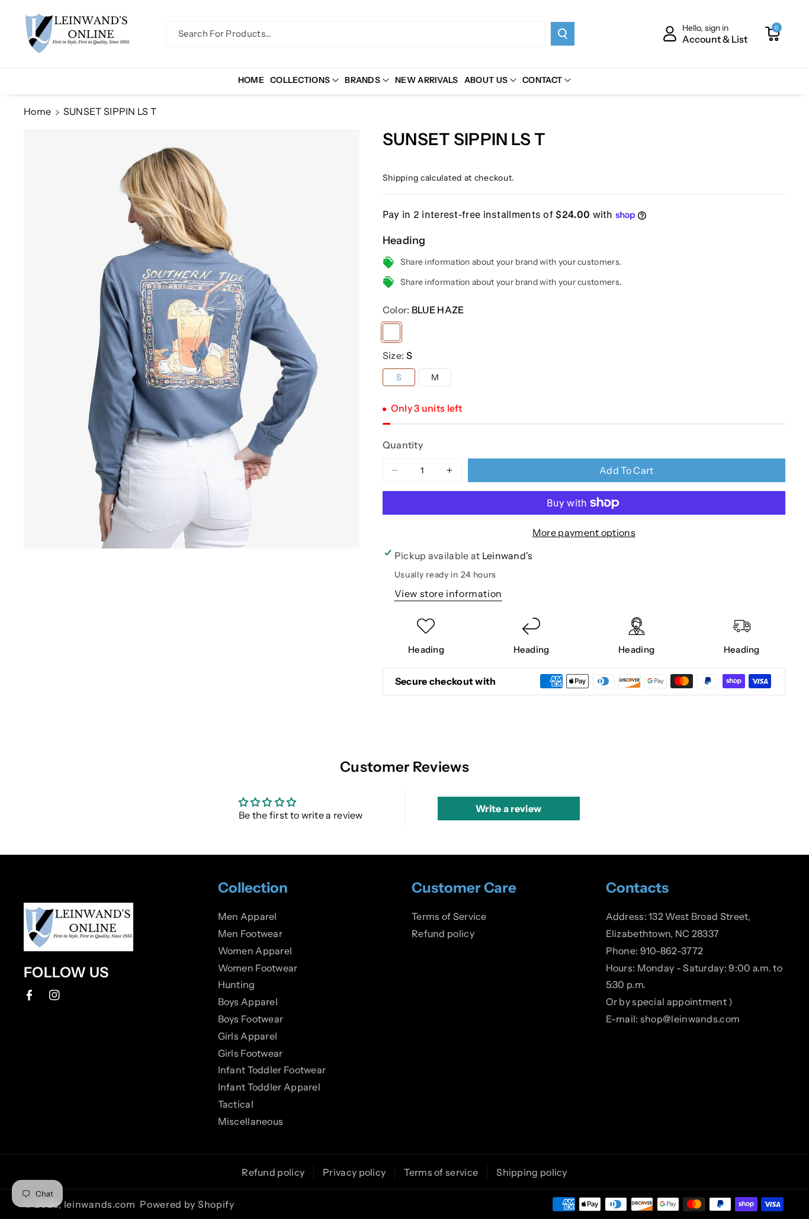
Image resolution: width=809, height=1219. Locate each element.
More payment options (583, 532)
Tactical (235, 1104)
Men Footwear (250, 933)
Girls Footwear (250, 1053)
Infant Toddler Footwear (272, 1070)
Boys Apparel (248, 1002)
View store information (448, 593)
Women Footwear (258, 968)
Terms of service (441, 1172)
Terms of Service (449, 916)
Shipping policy (531, 1172)
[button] (772, 34)
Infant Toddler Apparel (269, 1087)
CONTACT (542, 80)
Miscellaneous (251, 1121)
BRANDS (362, 80)
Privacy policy (354, 1172)
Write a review (508, 808)
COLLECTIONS (300, 80)
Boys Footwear (251, 1019)
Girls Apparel (248, 1036)
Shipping (401, 177)
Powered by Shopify (187, 1204)
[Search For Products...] (562, 34)
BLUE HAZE (391, 332)
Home (37, 111)
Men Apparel (247, 916)
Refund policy (443, 933)
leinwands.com (100, 1204)
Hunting (236, 984)
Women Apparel (255, 951)
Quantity (403, 445)
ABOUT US (486, 80)
